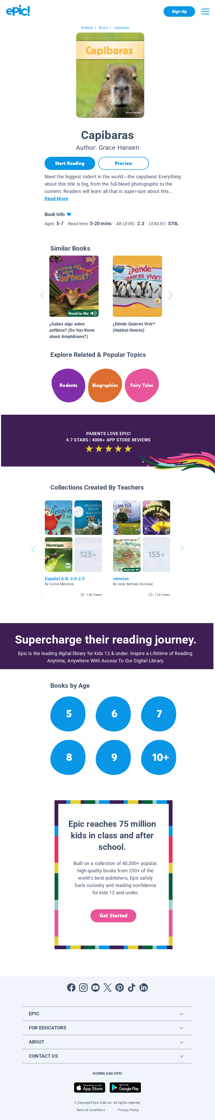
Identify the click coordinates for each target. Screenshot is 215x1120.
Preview (123, 163)
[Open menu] (205, 11)
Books (103, 28)
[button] (73, 549)
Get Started (113, 915)
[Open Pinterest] (119, 987)
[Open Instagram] (83, 987)
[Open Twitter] (107, 987)
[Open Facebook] (71, 987)
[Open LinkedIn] (143, 987)
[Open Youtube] (95, 987)
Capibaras (121, 28)
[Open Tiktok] (131, 987)
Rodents (87, 28)
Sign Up (179, 11)
